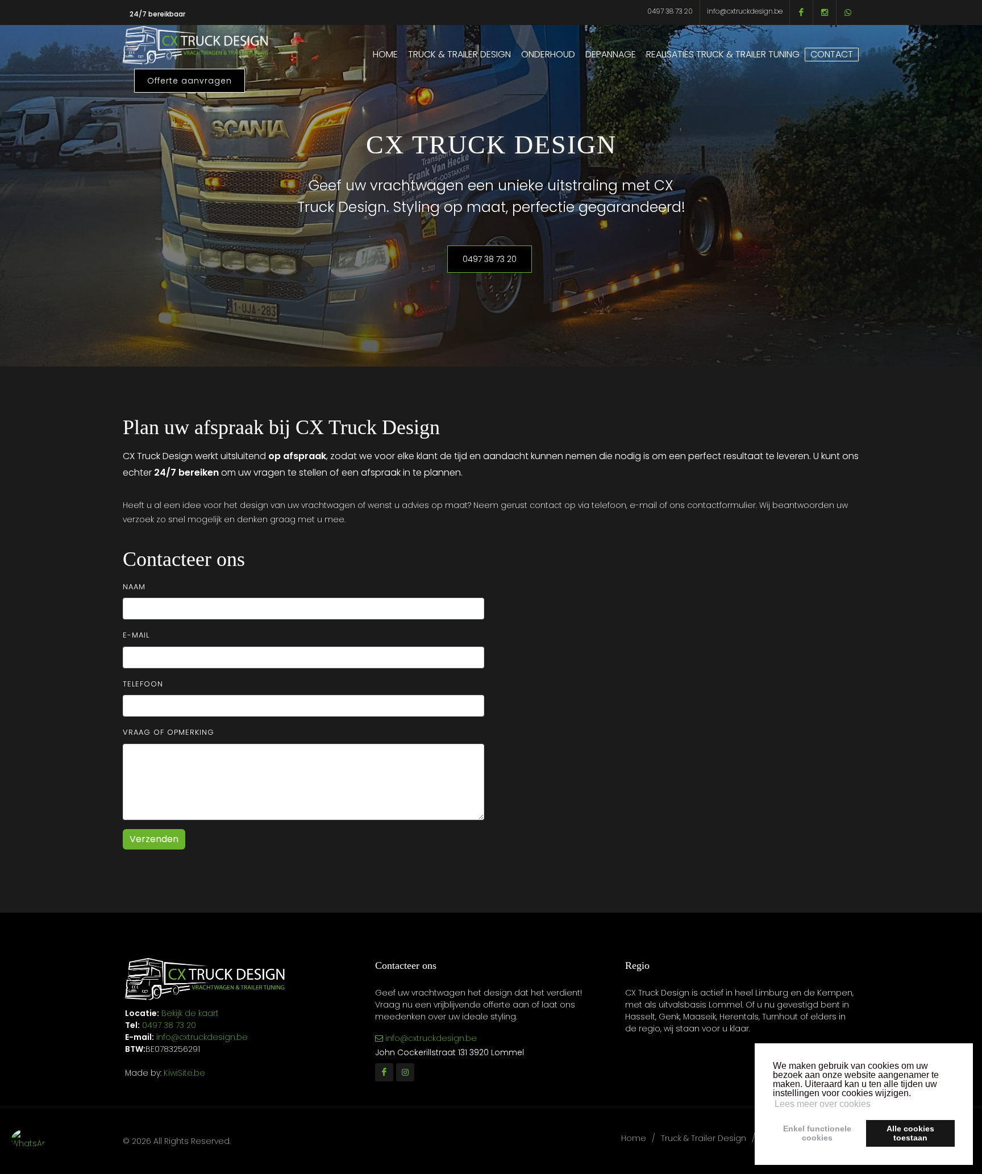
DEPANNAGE (610, 54)
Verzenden (154, 839)
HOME (385, 54)
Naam (134, 586)
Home (633, 1138)
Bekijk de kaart (189, 1013)
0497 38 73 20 (670, 11)
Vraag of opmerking (168, 732)
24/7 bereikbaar (157, 14)
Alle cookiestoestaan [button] (910, 1133)
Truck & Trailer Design (703, 1138)
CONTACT (831, 54)
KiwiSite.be (184, 1073)
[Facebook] (384, 1072)
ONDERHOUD (548, 54)
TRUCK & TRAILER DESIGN (459, 54)
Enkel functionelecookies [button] (817, 1133)
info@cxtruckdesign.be (745, 11)
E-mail (136, 635)
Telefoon (143, 683)
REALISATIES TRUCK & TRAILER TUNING (723, 54)
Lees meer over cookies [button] (823, 1104)
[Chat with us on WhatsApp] (28, 1146)
